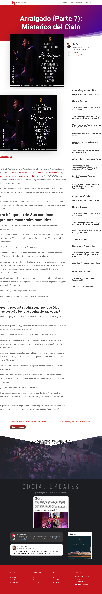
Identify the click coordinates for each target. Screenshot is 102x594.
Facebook (58, 577)
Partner (14, 580)
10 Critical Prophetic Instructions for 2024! (86, 264)
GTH (34, 577)
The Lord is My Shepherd (82, 287)
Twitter (57, 580)
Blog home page (18, 427)
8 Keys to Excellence (81, 101)
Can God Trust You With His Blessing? (83, 177)
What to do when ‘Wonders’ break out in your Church (86, 126)
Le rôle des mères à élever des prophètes (85, 143)
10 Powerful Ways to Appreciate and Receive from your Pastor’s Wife (85, 254)
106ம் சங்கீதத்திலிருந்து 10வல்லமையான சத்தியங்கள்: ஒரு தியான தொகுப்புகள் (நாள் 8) (84, 167)
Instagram (58, 582)
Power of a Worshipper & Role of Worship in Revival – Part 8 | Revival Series (85, 186)
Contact (15, 582)
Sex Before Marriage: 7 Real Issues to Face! (86, 134)
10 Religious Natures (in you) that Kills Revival (86, 109)
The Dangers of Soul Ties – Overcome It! (83, 279)
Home (65, 3)
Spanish (75, 52)
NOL (34, 580)
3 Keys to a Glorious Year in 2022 (85, 94)
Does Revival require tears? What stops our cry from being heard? (86, 117)
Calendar (79, 3)
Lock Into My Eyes (79, 239)
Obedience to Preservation (83, 246)
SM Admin (77, 44)
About (72, 3)
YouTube (58, 585)
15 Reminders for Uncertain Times (86, 159)
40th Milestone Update (82, 272)
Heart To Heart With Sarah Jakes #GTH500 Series (85, 151)
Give (86, 3)
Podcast (36, 582)
